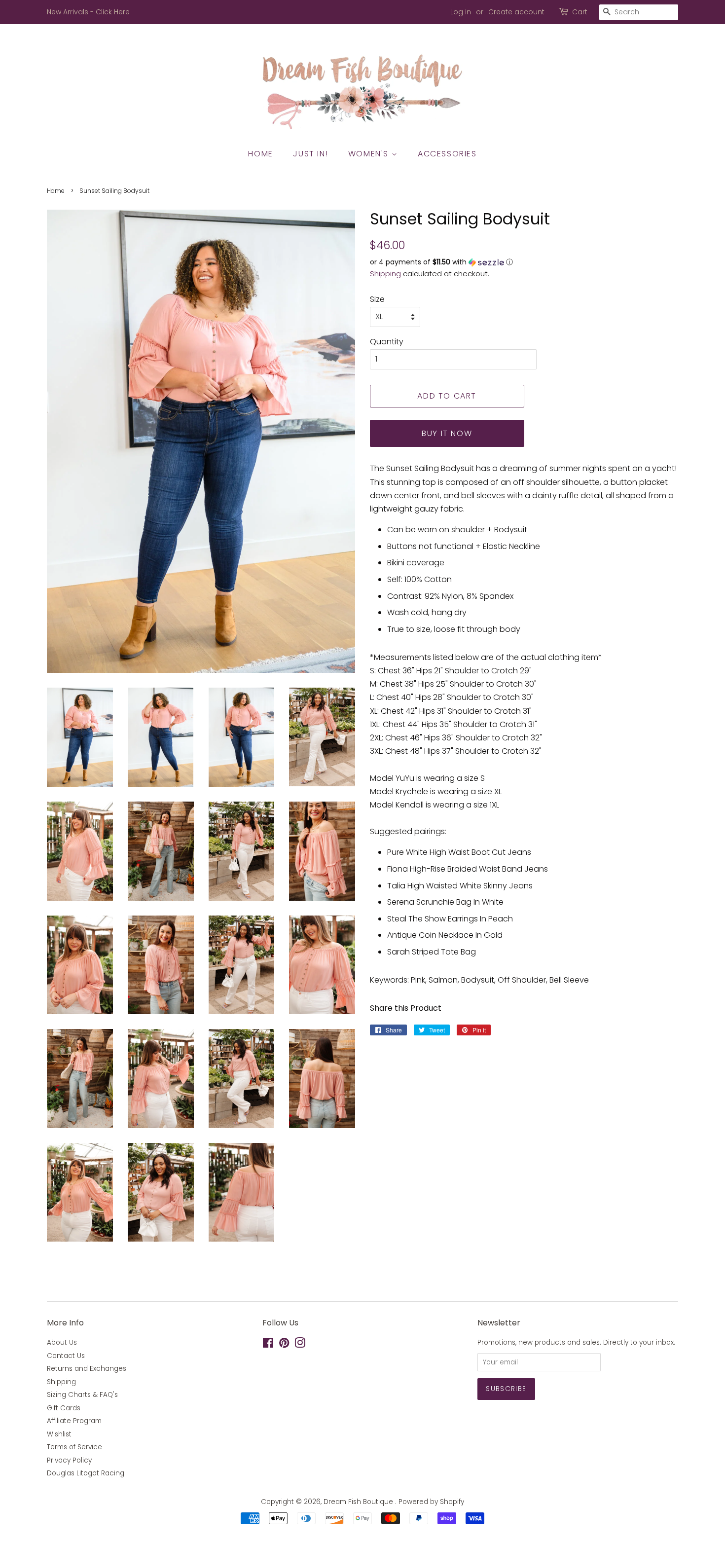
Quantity (386, 341)
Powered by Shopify (431, 1501)
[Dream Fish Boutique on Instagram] (299, 1345)
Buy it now (447, 433)
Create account (516, 12)
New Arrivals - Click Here (88, 12)
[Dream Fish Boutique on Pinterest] (284, 1345)
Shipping (385, 273)
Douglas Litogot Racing (85, 1473)
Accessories (447, 153)
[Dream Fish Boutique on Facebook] (268, 1345)
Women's (370, 153)
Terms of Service (74, 1447)
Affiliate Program (74, 1421)
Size (377, 299)
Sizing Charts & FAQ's (82, 1394)
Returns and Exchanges (86, 1368)
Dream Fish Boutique (359, 1501)
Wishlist (59, 1434)
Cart (579, 12)
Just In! (310, 153)
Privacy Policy (69, 1460)
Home (260, 153)
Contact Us (66, 1355)
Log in (460, 12)
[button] (524, 262)
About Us (62, 1342)
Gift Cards (63, 1408)
